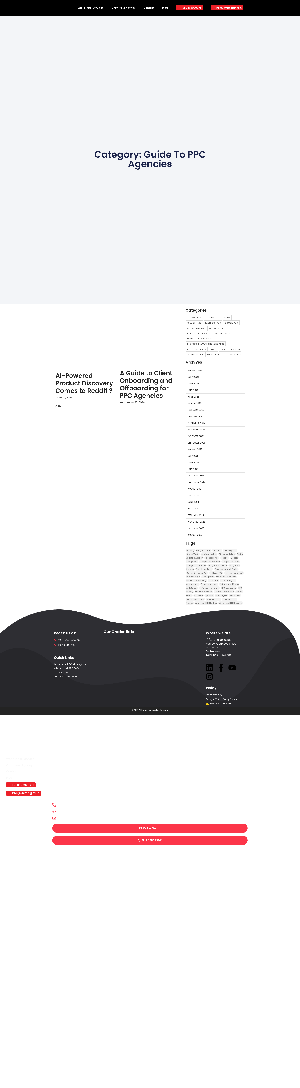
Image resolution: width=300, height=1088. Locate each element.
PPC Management (203, 591)
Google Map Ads (196, 328)
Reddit (213, 349)
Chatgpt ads (194, 322)
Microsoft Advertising (196, 580)
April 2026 (193, 396)
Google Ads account (210, 561)
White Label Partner (195, 599)
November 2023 (196, 521)
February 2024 (196, 515)
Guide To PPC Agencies (199, 333)
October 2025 (196, 436)
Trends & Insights (230, 349)
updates (209, 595)
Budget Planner (203, 550)
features (225, 558)
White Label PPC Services (230, 603)
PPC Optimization (196, 349)
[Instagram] (210, 677)
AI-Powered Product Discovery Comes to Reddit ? (84, 383)
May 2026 (193, 390)
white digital (221, 595)
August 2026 (195, 370)
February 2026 (196, 409)
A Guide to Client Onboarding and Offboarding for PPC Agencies (146, 384)
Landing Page (193, 576)
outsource (213, 580)
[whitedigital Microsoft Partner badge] (117, 672)
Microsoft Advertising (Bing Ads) (205, 343)
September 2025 (196, 442)
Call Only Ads (230, 550)
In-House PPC (216, 573)
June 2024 (193, 502)
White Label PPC (215, 354)
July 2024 (193, 495)
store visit (198, 595)
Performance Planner (209, 588)
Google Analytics (204, 569)
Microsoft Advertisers (226, 576)
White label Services (91, 8)
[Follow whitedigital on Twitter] (232, 668)
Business (217, 550)
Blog (165, 8)
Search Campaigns (224, 591)
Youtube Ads (234, 354)
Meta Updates (222, 333)
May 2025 (193, 469)
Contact (148, 8)
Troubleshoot (195, 354)
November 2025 (196, 429)
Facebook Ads (213, 322)
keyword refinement (234, 573)
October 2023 (196, 528)
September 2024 (197, 482)
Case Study (224, 317)
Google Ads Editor (230, 561)
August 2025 (195, 449)
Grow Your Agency (123, 8)
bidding (190, 550)
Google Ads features (196, 565)
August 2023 (195, 534)
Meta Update (208, 576)
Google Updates (218, 328)
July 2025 (193, 456)
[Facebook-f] (221, 668)
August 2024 (195, 488)
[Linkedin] (210, 668)
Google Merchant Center (226, 569)
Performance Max (209, 584)
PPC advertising (228, 588)
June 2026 (193, 383)
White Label (234, 595)
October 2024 (196, 475)
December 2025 (196, 423)
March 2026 (195, 403)
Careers (209, 317)
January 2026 (195, 416)
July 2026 (193, 377)
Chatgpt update (209, 554)
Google (234, 558)
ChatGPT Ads (192, 554)
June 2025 (193, 462)
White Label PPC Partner (206, 603)
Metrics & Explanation (199, 338)
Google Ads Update (217, 565)
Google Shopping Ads (197, 573)
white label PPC (213, 599)
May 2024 (193, 508)
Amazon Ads (194, 317)
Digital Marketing (227, 554)
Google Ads (231, 322)
